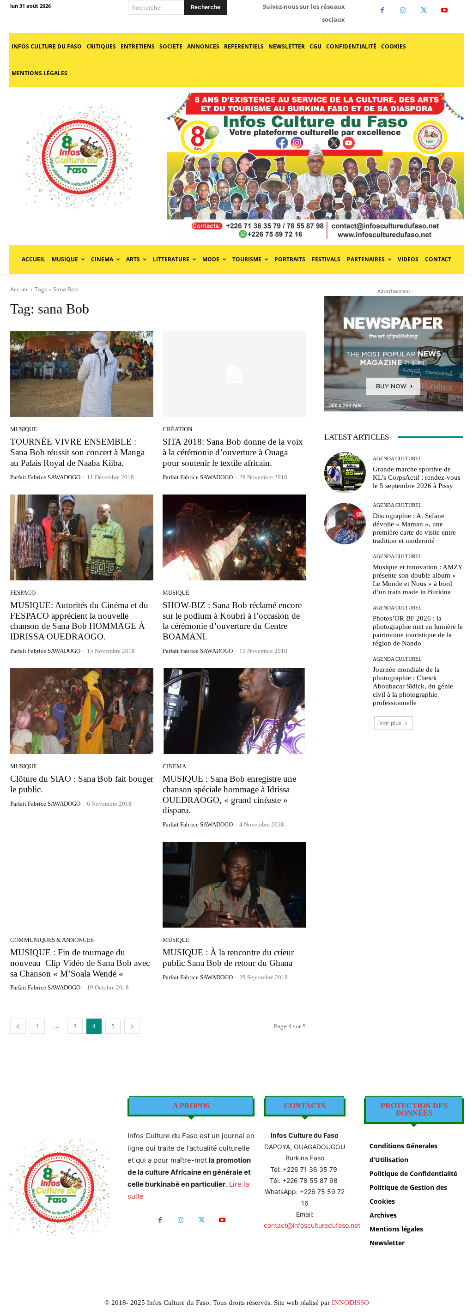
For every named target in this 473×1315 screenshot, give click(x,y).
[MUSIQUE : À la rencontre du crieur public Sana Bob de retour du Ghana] (234, 885)
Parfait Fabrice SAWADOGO (45, 477)
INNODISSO (350, 1302)
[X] (424, 10)
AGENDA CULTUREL (397, 458)
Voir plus (390, 723)
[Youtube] (445, 10)
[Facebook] (382, 10)
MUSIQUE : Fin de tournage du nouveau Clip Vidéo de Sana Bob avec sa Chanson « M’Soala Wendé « (80, 962)
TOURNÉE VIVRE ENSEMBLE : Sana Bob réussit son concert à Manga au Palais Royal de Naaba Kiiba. (77, 452)
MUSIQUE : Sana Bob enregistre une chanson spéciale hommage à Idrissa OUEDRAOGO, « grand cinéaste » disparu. (229, 794)
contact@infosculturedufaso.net (312, 1225)
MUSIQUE (23, 429)
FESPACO (23, 593)
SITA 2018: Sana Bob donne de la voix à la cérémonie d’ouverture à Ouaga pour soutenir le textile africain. (233, 452)
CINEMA (174, 766)
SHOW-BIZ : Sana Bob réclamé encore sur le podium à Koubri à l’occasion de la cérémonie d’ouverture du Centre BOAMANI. (232, 620)
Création (177, 429)
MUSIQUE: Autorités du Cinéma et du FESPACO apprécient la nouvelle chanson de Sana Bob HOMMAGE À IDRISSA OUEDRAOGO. (79, 620)
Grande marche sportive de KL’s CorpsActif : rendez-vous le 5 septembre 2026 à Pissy (417, 477)
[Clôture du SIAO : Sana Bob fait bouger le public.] (81, 711)
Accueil (19, 289)
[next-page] (132, 1026)
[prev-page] (18, 1026)
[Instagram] (403, 10)
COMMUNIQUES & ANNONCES (52, 940)
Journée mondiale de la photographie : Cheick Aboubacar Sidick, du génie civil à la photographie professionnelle (413, 686)
